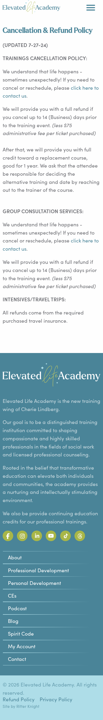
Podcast (17, 608)
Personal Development (34, 582)
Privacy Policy (56, 699)
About (15, 557)
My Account (21, 646)
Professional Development (38, 570)
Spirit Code (21, 633)
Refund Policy (19, 699)
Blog (13, 620)
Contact (17, 658)
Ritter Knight (27, 706)
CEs (12, 595)
